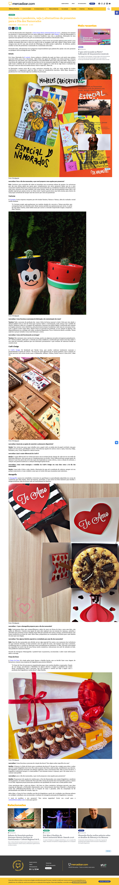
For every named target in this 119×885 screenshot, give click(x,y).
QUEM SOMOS (65, 3)
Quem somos (33, 862)
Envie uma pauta (50, 865)
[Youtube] (109, 4)
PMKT (73, 3)
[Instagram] (102, 4)
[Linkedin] (107, 4)
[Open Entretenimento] (45, 9)
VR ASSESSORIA (82, 3)
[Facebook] (99, 4)
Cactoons (13, 199)
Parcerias (48, 863)
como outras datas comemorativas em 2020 (46, 33)
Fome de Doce (15, 660)
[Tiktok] (104, 4)
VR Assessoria (33, 867)
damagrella (13, 478)
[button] (117, 13)
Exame (56, 34)
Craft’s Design (15, 350)
